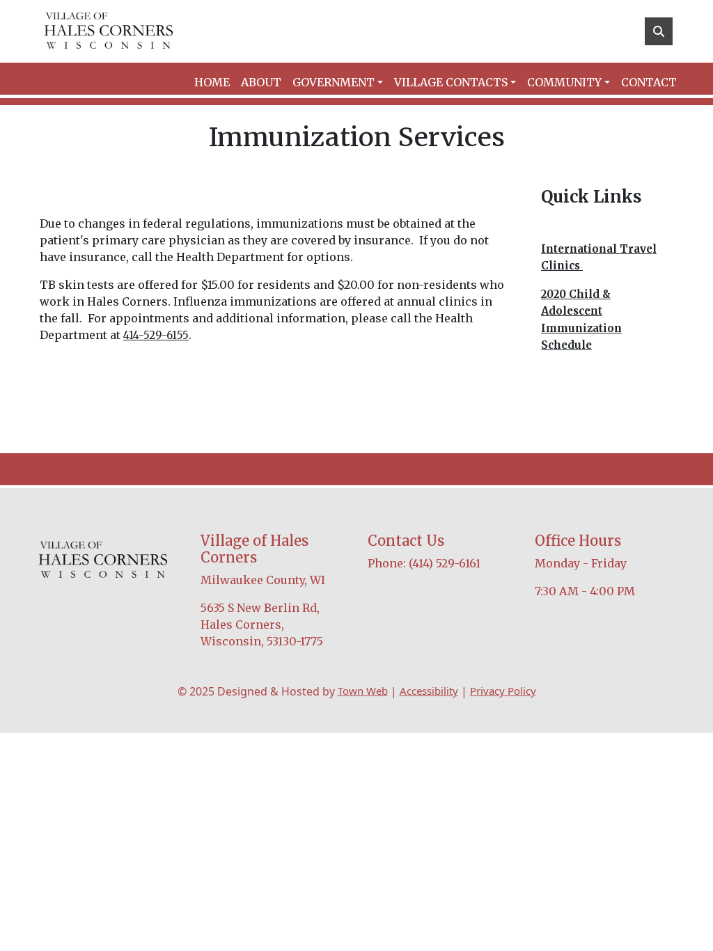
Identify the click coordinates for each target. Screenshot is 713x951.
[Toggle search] (659, 31)
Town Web (363, 691)
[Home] (108, 31)
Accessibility (429, 691)
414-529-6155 (156, 335)
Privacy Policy (503, 691)
